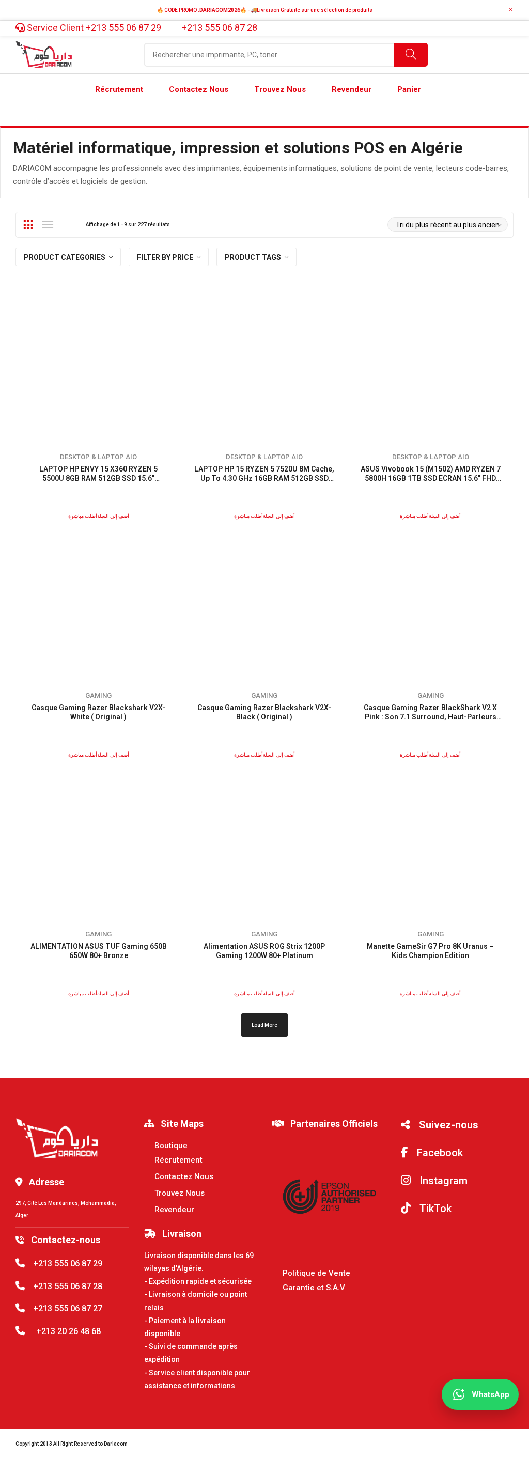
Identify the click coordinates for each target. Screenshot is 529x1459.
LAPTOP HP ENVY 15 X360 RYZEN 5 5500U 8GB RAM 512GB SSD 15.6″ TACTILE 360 (98, 478)
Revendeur (174, 1209)
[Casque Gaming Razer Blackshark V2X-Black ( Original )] (264, 604)
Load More (264, 1025)
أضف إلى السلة (113, 516)
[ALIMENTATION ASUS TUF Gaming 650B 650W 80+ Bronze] (98, 843)
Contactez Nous (183, 1176)
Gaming (98, 695)
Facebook (438, 1153)
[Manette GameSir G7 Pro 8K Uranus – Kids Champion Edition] (430, 843)
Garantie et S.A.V (314, 1287)
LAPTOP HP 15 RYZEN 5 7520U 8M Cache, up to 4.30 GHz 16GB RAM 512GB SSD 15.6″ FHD (264, 478)
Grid (28, 224)
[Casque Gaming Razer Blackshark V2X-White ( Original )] (98, 604)
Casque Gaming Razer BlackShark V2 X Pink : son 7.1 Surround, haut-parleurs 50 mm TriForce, (430, 716)
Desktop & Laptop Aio (98, 457)
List (47, 224)
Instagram (442, 1180)
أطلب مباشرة (82, 516)
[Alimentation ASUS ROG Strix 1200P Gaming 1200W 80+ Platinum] (264, 843)
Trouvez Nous (179, 1193)
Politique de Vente (316, 1273)
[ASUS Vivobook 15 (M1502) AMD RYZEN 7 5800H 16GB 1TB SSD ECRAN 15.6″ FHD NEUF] (430, 366)
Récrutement (178, 1160)
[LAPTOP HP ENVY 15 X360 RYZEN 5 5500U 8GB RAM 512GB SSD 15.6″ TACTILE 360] (98, 366)
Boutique (171, 1145)
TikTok (434, 1208)
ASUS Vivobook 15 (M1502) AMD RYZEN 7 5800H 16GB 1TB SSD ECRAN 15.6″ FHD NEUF (431, 478)
